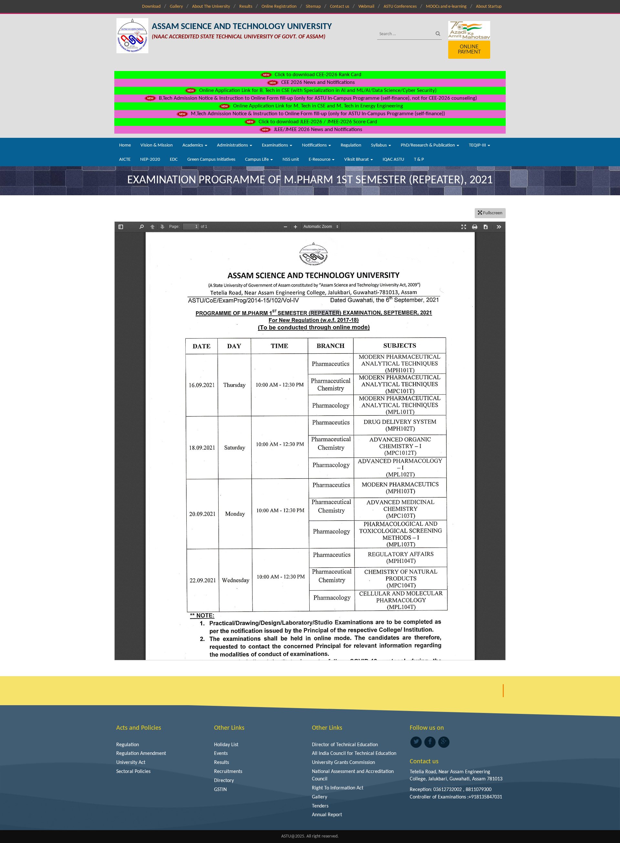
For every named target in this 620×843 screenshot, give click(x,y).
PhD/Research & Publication (428, 145)
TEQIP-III (478, 145)
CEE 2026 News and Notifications (317, 82)
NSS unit (291, 159)
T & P (419, 159)
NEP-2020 (150, 159)
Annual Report (327, 815)
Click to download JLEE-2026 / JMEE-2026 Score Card (317, 122)
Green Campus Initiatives (211, 159)
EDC (174, 159)
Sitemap (313, 6)
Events (221, 753)
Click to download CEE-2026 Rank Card (317, 74)
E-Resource (320, 159)
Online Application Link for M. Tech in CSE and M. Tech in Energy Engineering (317, 106)
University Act (130, 762)
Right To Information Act (337, 788)
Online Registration (279, 6)
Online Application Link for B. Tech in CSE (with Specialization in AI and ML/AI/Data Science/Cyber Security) (317, 90)
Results (245, 6)
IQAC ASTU (393, 159)
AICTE (124, 159)
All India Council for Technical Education (354, 753)
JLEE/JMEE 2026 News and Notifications (317, 129)
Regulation (351, 145)
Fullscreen (492, 213)
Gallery (176, 6)
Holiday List (226, 744)
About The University (211, 6)
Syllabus (379, 145)
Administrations (233, 145)
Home (125, 145)
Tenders (320, 806)
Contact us (339, 6)
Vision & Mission (156, 145)
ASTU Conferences (400, 6)
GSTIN (220, 789)
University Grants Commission (343, 762)
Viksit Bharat (357, 159)
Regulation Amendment (141, 753)
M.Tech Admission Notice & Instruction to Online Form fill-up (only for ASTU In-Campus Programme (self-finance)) (317, 114)
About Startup (488, 6)
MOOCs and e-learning (446, 6)
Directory (224, 780)
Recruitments (228, 771)
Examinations (275, 145)
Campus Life (257, 159)
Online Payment (469, 49)
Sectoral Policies (133, 771)
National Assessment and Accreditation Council (353, 775)
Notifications (315, 145)
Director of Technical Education (345, 744)
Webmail (366, 6)
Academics (193, 145)
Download (151, 6)
